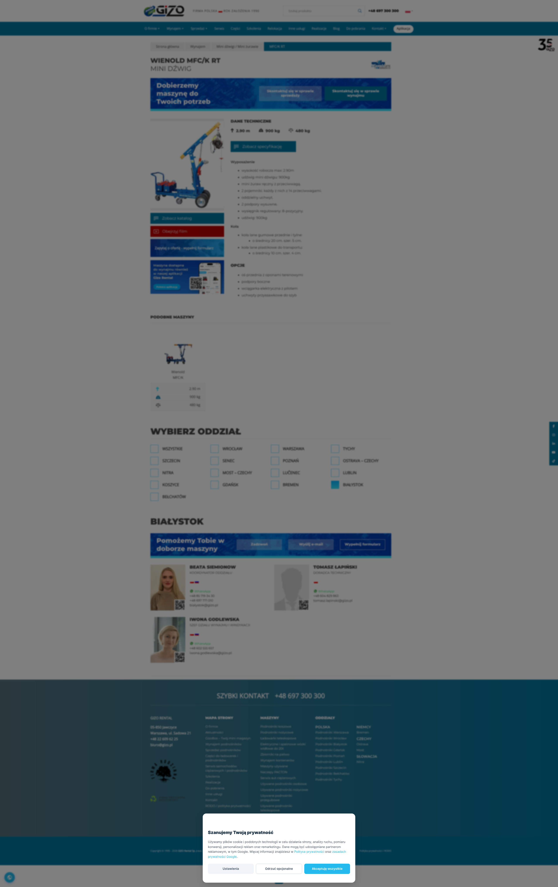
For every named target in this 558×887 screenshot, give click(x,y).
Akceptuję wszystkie (327, 869)
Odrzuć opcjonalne (279, 869)
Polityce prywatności (309, 852)
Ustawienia (231, 869)
